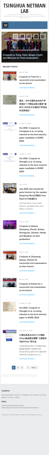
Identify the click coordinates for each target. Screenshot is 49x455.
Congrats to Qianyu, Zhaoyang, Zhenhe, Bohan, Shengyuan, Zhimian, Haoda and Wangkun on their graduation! (32, 232)
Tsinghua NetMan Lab (24, 8)
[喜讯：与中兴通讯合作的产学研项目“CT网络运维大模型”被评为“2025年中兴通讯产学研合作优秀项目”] (9, 99)
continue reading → (27, 87)
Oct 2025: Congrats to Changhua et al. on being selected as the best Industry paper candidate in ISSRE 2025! (32, 134)
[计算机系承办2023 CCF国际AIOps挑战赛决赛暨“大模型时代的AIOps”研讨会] (9, 335)
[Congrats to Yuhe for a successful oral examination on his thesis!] (9, 76)
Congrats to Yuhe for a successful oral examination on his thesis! (32, 80)
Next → (34, 368)
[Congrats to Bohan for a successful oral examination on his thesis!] (9, 282)
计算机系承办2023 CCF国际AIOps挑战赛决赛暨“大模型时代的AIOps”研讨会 (33, 338)
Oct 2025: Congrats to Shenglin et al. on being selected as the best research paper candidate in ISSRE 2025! (33, 165)
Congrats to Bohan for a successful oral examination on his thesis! (32, 287)
